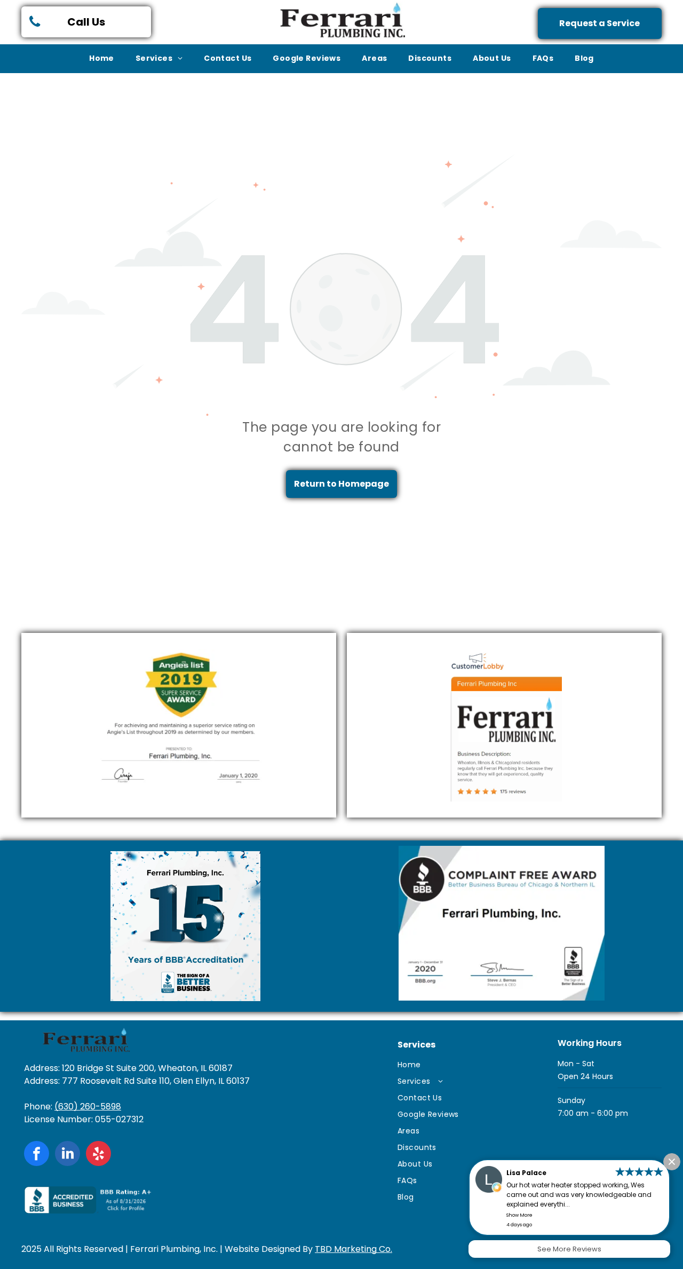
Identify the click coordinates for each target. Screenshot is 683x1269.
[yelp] (98, 1155)
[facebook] (36, 1155)
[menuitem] (101, 58)
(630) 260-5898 (87, 1106)
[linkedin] (67, 1155)
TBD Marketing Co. (353, 1249)
